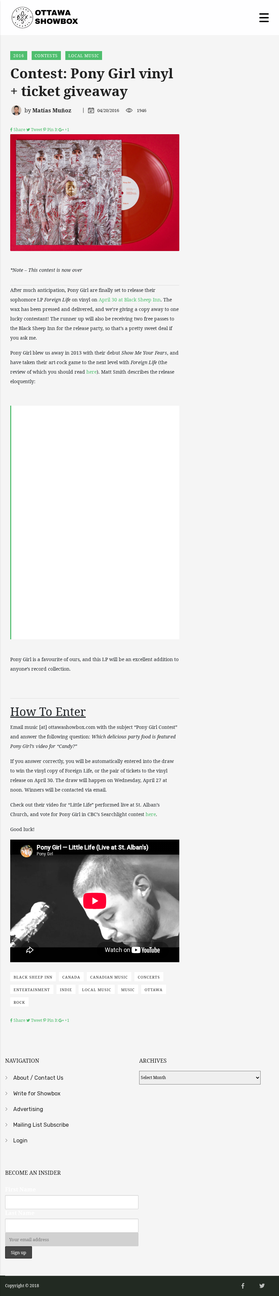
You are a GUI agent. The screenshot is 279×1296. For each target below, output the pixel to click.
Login (20, 1140)
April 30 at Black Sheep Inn (130, 299)
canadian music (109, 977)
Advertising (28, 1109)
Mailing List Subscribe (41, 1125)
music (128, 989)
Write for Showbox (37, 1093)
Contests (46, 56)
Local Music (83, 56)
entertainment (32, 989)
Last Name (19, 1213)
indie (66, 989)
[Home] (44, 17)
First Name (20, 1189)
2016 (18, 56)
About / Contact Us (38, 1078)
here (91, 372)
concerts (149, 977)
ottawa (154, 989)
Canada (71, 977)
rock (19, 1002)
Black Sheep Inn (33, 977)
